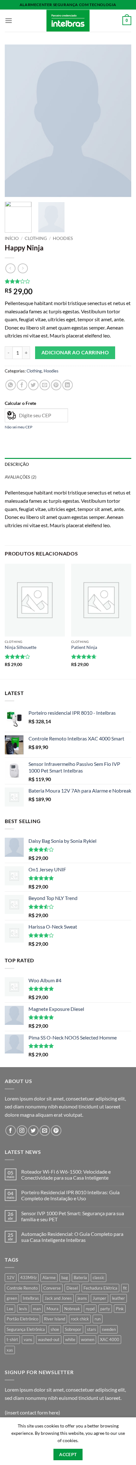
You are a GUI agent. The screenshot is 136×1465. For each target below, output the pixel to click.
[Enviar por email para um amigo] (45, 385)
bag (64, 1277)
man (37, 1308)
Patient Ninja (84, 647)
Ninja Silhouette (20, 647)
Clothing (36, 238)
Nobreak (72, 1308)
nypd (90, 1308)
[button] (8, 20)
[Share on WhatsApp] (10, 385)
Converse (52, 1288)
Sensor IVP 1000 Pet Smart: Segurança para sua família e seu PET (72, 1216)
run (98, 1318)
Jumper (99, 1298)
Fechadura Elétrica (100, 1288)
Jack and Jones (58, 1298)
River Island (54, 1318)
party (105, 1308)
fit (125, 1288)
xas (10, 1350)
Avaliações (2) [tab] (21, 477)
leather (118, 1298)
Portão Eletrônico (22, 1318)
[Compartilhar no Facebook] (22, 385)
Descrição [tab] (17, 464)
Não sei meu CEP (18, 427)
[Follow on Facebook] (10, 1130)
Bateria (80, 1277)
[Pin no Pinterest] (56, 385)
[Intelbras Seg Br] (68, 21)
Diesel (72, 1288)
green (12, 1298)
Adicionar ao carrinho (75, 352)
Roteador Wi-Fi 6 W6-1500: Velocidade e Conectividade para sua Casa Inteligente (66, 1175)
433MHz (28, 1277)
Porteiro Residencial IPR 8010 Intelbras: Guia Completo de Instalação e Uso (70, 1195)
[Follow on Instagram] (22, 1130)
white (70, 1339)
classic (98, 1277)
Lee (10, 1308)
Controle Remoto (22, 1288)
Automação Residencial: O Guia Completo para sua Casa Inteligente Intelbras (72, 1237)
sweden (109, 1329)
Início (12, 238)
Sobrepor (73, 1329)
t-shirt (12, 1339)
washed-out (48, 1339)
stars (91, 1329)
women (87, 1339)
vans (28, 1339)
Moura (52, 1308)
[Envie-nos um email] (45, 1130)
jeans (82, 1298)
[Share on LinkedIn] (67, 385)
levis (23, 1308)
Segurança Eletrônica (26, 1329)
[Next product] (10, 268)
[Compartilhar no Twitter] (33, 385)
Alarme (49, 1277)
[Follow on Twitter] (33, 1130)
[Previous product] (23, 268)
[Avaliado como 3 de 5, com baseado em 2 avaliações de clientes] (68, 281)
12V (11, 1277)
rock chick (80, 1318)
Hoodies (63, 238)
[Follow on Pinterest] (56, 1130)
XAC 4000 (109, 1339)
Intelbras (31, 1298)
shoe (55, 1329)
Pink (120, 1308)
